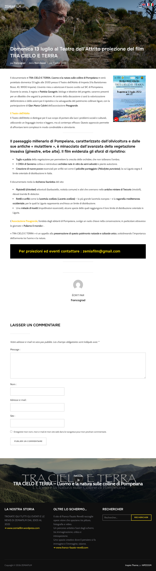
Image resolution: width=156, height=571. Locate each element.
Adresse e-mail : (18, 400)
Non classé (40, 63)
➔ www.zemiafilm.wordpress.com (22, 528)
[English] (144, 4)
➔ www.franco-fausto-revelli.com (70, 547)
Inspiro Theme (131, 565)
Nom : (13, 384)
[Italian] (152, 4)
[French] (148, 4)
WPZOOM (146, 565)
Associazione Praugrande (24, 221)
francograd (19, 63)
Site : (12, 415)
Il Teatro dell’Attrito (20, 113)
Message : (15, 349)
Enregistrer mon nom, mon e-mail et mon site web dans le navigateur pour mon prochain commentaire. (60, 431)
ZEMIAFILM (13, 6)
